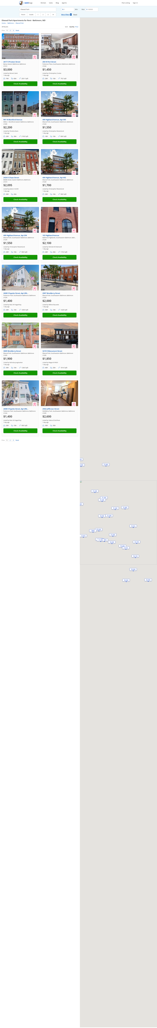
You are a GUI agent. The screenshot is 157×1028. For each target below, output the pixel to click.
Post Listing (126, 3)
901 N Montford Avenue (12, 120)
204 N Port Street (49, 62)
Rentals (43, 3)
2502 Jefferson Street (51, 409)
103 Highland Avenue (51, 235)
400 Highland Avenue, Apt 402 (54, 177)
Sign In (135, 3)
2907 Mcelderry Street (51, 293)
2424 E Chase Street (11, 177)
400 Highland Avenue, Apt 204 (15, 235)
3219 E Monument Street (52, 351)
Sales (51, 3)
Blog (57, 3)
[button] (83, 535)
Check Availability (20, 84)
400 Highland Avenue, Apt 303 (54, 120)
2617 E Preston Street (11, 62)
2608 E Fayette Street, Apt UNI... (15, 293)
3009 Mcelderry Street (12, 351)
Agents (64, 3)
